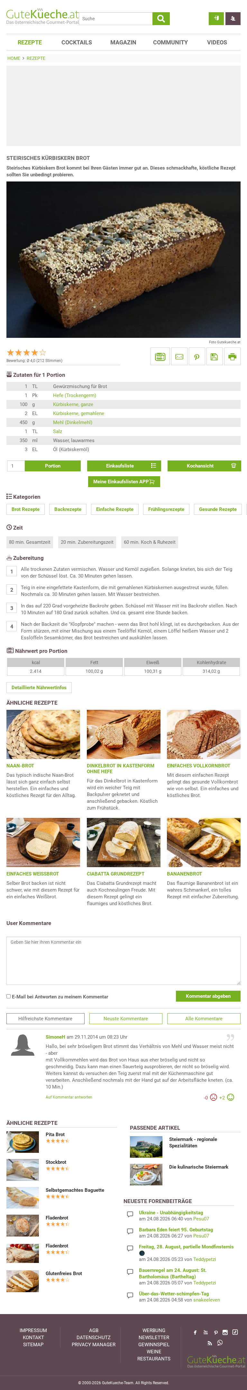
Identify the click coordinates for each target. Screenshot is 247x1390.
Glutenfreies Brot (64, 1273)
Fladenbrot (57, 1218)
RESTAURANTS (153, 1359)
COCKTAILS (76, 42)
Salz (57, 431)
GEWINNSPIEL (153, 1345)
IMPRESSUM (33, 1330)
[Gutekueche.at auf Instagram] (225, 1332)
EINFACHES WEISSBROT (32, 874)
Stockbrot (56, 1162)
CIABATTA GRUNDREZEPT (115, 874)
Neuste (126, 1019)
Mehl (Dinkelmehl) (72, 422)
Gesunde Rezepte (218, 509)
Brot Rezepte (26, 509)
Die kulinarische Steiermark (198, 1167)
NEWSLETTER (154, 1337)
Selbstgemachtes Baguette (75, 1190)
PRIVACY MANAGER (93, 1345)
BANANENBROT (184, 874)
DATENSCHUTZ (94, 1337)
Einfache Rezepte (114, 509)
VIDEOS (217, 42)
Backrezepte (67, 509)
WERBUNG (153, 1330)
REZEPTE (30, 42)
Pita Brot (55, 1134)
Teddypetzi (204, 1259)
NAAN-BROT (20, 766)
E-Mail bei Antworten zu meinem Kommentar (59, 997)
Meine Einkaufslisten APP (121, 482)
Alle (204, 1019)
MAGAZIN (123, 42)
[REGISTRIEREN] (233, 18)
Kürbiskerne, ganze (73, 404)
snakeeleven (206, 1300)
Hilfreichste (45, 1019)
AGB (93, 1330)
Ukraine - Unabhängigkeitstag (171, 1213)
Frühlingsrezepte (166, 509)
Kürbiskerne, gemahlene (78, 413)
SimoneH (55, 1037)
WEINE (154, 1352)
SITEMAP (33, 1345)
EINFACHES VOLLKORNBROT (198, 766)
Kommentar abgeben (208, 996)
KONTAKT (33, 1337)
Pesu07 (201, 1219)
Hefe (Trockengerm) (74, 395)
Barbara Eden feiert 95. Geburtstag (176, 1230)
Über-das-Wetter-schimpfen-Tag (174, 1294)
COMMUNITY (170, 42)
